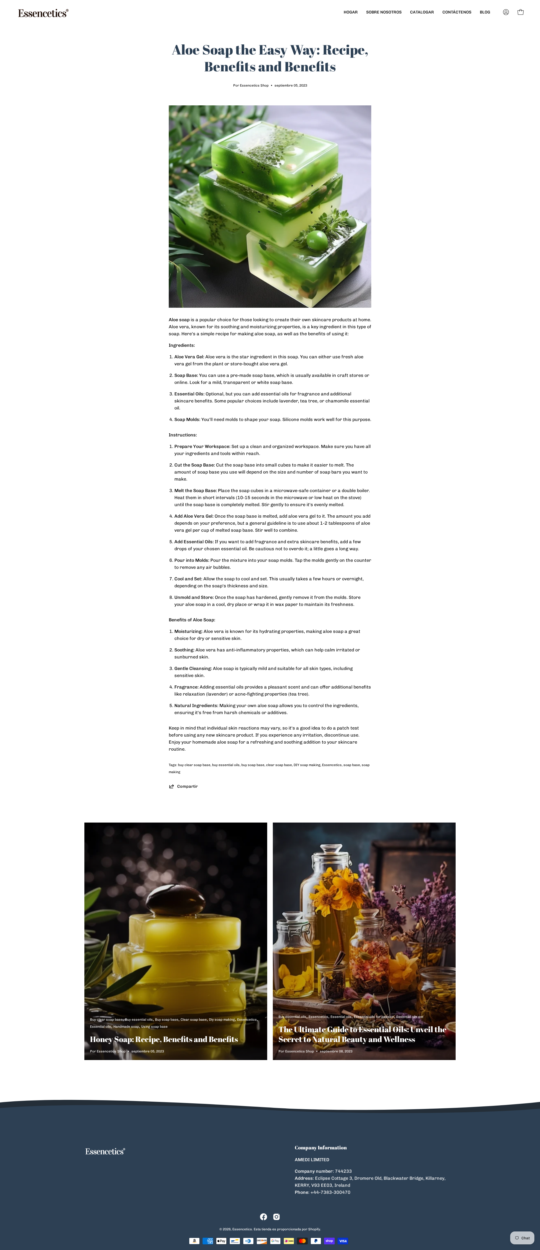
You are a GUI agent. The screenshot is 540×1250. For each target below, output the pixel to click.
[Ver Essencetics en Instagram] (276, 1217)
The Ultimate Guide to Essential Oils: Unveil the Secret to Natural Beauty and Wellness (362, 1034)
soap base (351, 765)
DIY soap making (307, 765)
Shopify (314, 1229)
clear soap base (279, 765)
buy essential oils (226, 765)
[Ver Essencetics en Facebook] (263, 1217)
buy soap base (252, 765)
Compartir (187, 786)
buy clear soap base (194, 765)
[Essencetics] (43, 12)
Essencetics (332, 765)
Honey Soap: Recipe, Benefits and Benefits (164, 1039)
